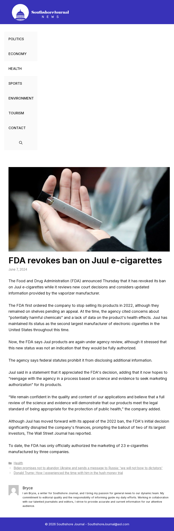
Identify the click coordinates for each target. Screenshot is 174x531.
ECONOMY (17, 54)
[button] (21, 142)
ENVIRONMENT (21, 98)
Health (18, 463)
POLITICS (16, 39)
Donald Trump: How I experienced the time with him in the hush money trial (68, 473)
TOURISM (16, 113)
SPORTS (15, 83)
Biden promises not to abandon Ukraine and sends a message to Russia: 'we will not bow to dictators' (88, 468)
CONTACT (17, 128)
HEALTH (15, 68)
